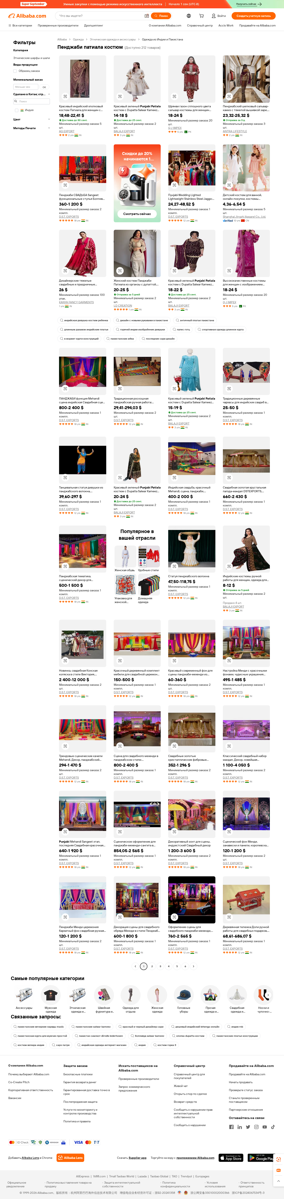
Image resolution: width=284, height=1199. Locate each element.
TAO (174, 1176)
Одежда (78, 39)
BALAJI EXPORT (124, 131)
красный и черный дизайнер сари (143, 1026)
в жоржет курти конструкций (81, 338)
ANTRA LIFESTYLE (235, 131)
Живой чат (181, 1086)
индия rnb (237, 1026)
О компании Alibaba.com (25, 1065)
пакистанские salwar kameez (93, 1026)
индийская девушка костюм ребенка (86, 320)
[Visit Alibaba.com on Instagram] (256, 1126)
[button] (146, 15)
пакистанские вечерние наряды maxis (41, 1026)
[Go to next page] (193, 966)
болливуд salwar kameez (149, 1035)
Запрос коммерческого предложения (134, 1088)
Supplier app (138, 1157)
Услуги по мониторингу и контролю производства (80, 1111)
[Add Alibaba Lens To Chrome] (70, 1158)
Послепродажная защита (80, 1101)
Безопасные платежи (78, 1074)
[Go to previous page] (135, 966)
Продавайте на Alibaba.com (247, 1074)
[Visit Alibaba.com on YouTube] (264, 1126)
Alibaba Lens (30, 1157)
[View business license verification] (180, 1193)
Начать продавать (241, 1082)
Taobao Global (159, 1176)
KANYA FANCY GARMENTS (76, 302)
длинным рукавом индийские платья (86, 329)
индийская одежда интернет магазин (103, 1045)
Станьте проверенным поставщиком (244, 1099)
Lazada (142, 1176)
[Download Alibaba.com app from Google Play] (262, 1158)
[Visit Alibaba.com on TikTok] (272, 1126)
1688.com (99, 1176)
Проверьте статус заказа (246, 1090)
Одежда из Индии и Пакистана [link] (162, 39)
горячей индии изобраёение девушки (142, 329)
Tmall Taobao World (121, 1176)
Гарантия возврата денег (79, 1082)
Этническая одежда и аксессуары (113, 39)
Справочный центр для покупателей (189, 1076)
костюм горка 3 (167, 1045)
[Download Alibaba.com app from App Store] (231, 1158)
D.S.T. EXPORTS (69, 216)
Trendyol (186, 1176)
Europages (202, 1176)
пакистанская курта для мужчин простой (42, 1035)
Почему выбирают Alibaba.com (28, 1074)
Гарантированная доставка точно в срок (86, 1091)
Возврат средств (185, 1101)
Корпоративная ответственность (30, 1090)
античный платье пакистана (197, 320)
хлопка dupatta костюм (190, 1035)
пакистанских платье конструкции (237, 1035)
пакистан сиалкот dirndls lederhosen (101, 1035)
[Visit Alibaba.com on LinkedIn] (239, 1126)
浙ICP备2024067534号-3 (248, 1192)
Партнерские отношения (246, 1109)
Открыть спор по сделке (190, 1093)
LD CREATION (123, 305)
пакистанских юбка (122, 338)
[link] (278, 1159)
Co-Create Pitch (19, 1082)
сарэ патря (62, 1045)
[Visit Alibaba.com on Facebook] (231, 1126)
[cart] (202, 16)
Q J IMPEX (175, 128)
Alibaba (62, 39)
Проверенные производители (139, 1078)
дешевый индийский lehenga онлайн (197, 1026)
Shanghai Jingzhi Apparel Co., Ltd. (244, 216)
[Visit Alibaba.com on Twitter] (248, 1126)
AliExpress (82, 1176)
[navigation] (31, 503)
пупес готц (183, 329)
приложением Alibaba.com (195, 1157)
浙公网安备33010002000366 (209, 1192)
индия (142, 1045)
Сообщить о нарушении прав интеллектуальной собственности (193, 1113)
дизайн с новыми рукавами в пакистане (144, 320)
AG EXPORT (66, 131)
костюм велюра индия (31, 1045)
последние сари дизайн (160, 338)
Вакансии (14, 1098)
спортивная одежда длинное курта (223, 329)
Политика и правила (76, 1121)
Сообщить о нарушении (190, 1125)
